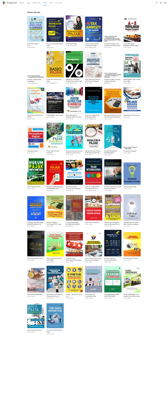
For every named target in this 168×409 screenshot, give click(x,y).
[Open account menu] (165, 3)
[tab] (21, 3)
